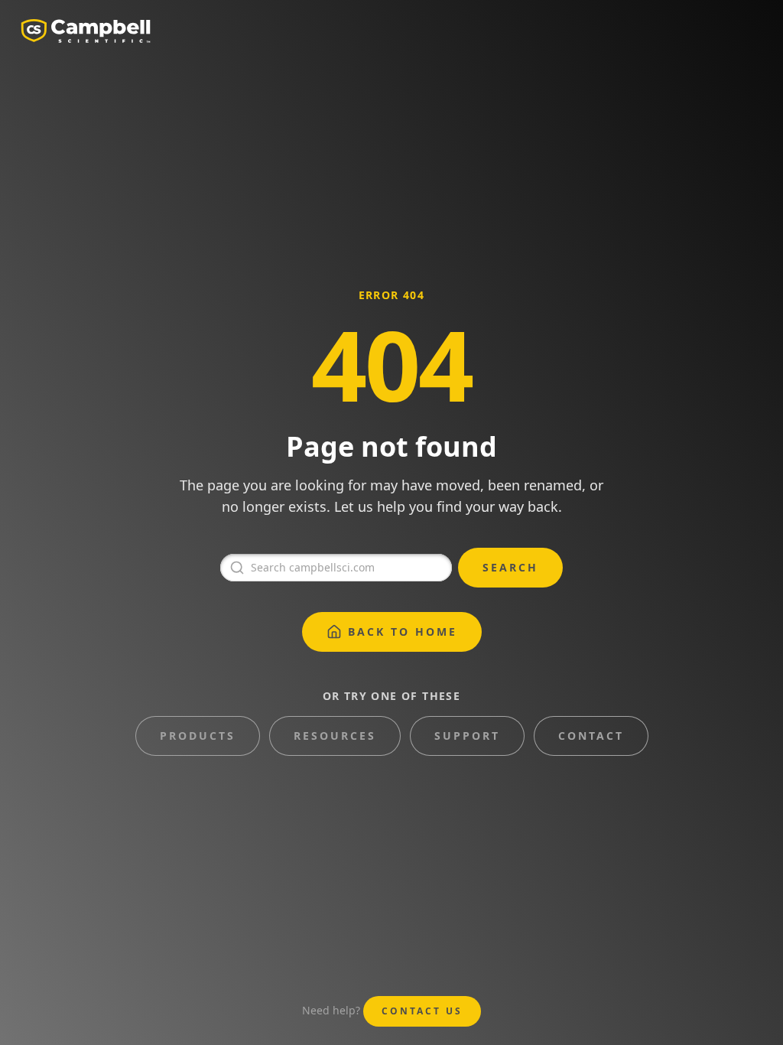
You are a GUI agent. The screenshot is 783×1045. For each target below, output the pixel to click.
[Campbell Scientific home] (85, 30)
